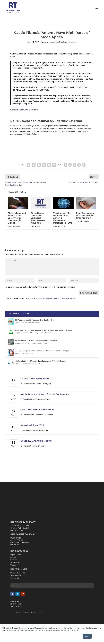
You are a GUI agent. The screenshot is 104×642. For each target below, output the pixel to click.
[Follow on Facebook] (12, 594)
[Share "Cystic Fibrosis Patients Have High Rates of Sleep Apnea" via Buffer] (43, 164)
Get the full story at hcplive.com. (24, 109)
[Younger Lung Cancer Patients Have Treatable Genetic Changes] (11, 352)
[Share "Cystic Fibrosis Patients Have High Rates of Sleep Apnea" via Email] (48, 164)
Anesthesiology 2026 (32, 425)
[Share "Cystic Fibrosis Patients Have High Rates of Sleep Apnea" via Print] (53, 164)
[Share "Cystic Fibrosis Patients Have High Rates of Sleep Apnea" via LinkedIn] (38, 164)
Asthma (28, 363)
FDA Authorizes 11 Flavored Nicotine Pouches (34, 320)
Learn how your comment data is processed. (58, 298)
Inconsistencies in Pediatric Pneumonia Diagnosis (36, 340)
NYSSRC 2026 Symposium (34, 378)
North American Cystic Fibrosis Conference (44, 394)
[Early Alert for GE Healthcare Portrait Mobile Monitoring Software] (11, 332)
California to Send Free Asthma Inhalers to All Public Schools (40, 361)
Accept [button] (87, 636)
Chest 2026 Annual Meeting (36, 441)
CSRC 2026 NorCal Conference (37, 409)
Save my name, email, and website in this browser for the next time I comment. (41, 287)
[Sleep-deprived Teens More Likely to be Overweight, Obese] (18, 203)
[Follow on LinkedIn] (17, 594)
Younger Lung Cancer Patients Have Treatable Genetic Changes (42, 351)
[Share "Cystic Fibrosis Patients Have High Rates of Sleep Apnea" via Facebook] (28, 164)
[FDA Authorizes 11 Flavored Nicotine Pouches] (11, 321)
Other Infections (31, 343)
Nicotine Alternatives (32, 322)
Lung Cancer (29, 353)
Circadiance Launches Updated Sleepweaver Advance (38, 218)
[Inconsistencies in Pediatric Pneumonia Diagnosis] (11, 342)
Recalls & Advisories (45, 333)
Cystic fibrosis (47, 42)
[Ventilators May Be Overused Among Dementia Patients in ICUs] (63, 203)
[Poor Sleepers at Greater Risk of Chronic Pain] (86, 203)
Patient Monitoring (31, 333)
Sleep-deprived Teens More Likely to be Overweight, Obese (17, 218)
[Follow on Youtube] (23, 594)
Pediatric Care (42, 343)
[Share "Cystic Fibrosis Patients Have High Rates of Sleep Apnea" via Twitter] (33, 164)
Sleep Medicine (60, 42)
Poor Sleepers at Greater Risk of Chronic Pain (86, 215)
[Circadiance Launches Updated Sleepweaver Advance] (41, 203)
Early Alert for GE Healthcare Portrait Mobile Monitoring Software (43, 330)
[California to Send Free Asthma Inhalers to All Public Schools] (11, 363)
